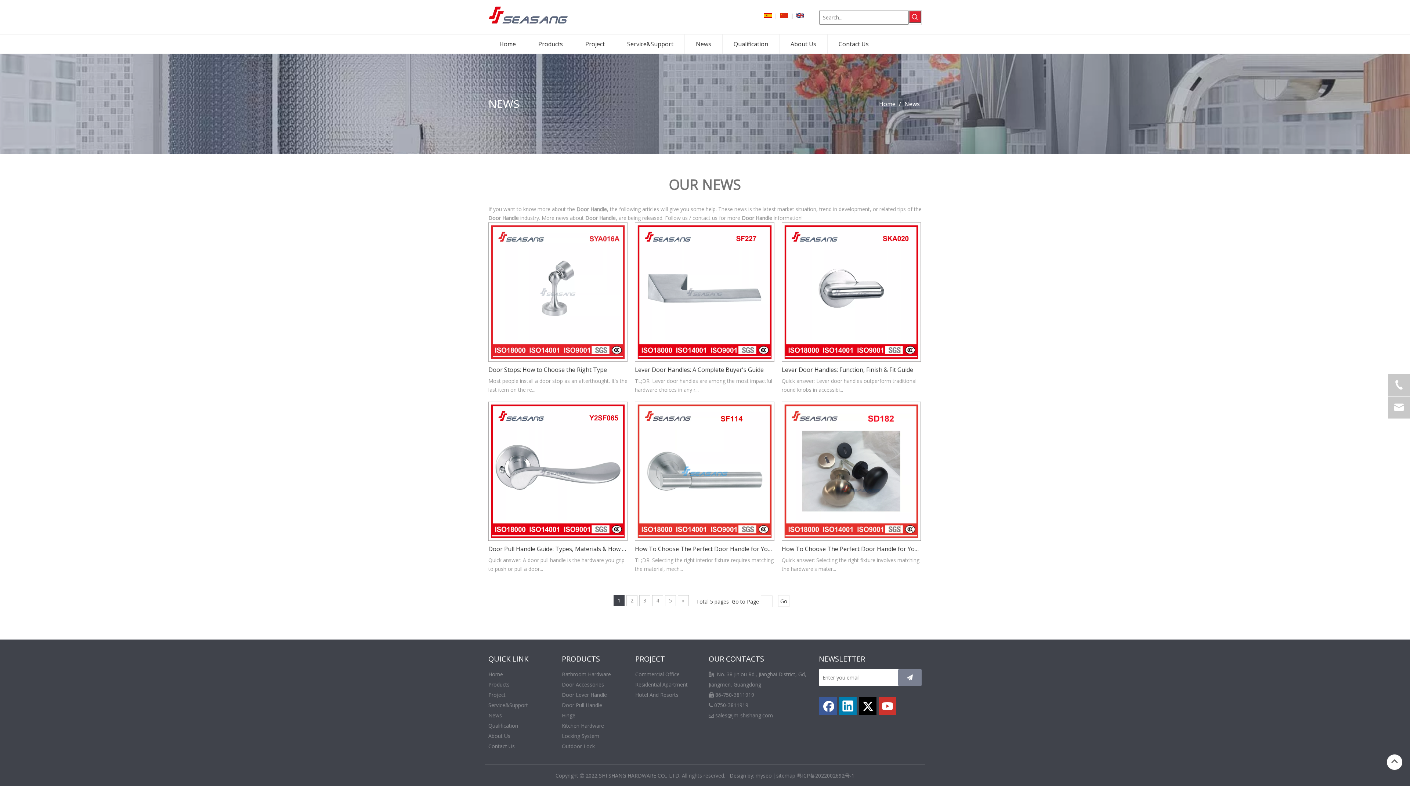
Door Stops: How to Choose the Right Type (547, 370)
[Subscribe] (910, 677)
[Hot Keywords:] (915, 17)
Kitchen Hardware (583, 725)
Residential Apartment (661, 684)
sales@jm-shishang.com (744, 715)
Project (497, 694)
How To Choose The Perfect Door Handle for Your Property (851, 549)
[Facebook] (828, 706)
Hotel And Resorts (657, 694)
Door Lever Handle (584, 694)
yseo (766, 775)
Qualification (503, 725)
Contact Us (501, 746)
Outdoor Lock (578, 746)
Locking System (580, 735)
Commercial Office (657, 674)
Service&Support (508, 705)
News (495, 715)
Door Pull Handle (582, 705)
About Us (499, 735)
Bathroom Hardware (586, 674)
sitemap (785, 775)
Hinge (568, 715)
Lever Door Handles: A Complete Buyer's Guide (699, 370)
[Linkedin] (848, 706)
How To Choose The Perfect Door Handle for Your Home (704, 549)
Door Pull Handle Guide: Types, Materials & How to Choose (558, 549)
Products (499, 684)
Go (783, 601)
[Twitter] (867, 706)
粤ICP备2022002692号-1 (825, 775)
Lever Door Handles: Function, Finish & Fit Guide (847, 370)
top (1395, 761)
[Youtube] (887, 706)
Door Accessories (583, 684)
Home (495, 674)
